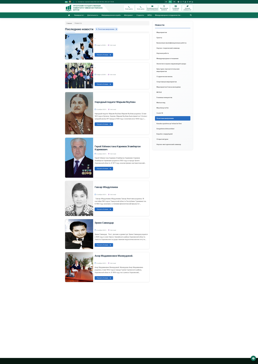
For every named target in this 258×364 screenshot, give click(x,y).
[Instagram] (187, 2)
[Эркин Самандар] (79, 234)
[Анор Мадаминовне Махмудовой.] (79, 267)
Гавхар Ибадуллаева (106, 187)
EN (174, 2)
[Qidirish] (191, 15)
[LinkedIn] (192, 2)
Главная (69, 23)
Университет (79, 15)
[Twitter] (190, 2)
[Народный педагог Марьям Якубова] (79, 113)
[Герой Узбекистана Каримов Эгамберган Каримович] (79, 158)
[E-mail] (181, 2)
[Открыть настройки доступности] (253, 358)
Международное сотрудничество (167, 15)
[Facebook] (183, 2)
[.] (79, 46)
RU (170, 2)
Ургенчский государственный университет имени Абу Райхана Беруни (88, 8)
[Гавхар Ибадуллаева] (79, 198)
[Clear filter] (116, 29)
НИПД (149, 15)
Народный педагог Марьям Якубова (115, 102)
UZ (166, 2)
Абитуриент (128, 15)
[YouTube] (185, 2)
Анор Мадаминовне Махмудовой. (114, 255)
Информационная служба (111, 15)
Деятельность (92, 15)
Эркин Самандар (104, 222)
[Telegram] (178, 2)
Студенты (140, 15)
